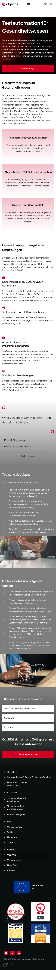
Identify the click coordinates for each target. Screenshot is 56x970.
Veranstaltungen (15, 827)
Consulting (9, 718)
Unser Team (12, 865)
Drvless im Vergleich (16, 814)
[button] (4, 965)
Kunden (10, 849)
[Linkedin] (6, 953)
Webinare (11, 832)
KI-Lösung (9, 727)
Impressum (26, 959)
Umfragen (12, 837)
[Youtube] (19, 953)
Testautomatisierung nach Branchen (20, 708)
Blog (9, 821)
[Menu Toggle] (28, 4)
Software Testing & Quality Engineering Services (29, 777)
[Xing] (12, 953)
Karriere (11, 870)
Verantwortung (14, 860)
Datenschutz (38, 959)
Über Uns (11, 854)
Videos (10, 842)
